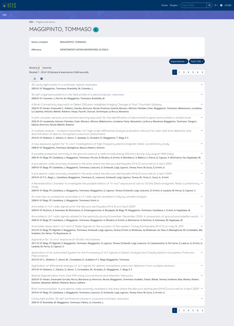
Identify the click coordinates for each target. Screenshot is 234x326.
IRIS (31, 21)
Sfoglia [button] (173, 5)
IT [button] (215, 5)
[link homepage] (10, 5)
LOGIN (228, 5)
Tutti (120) (196, 61)
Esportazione (178, 61)
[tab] (34, 79)
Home (164, 5)
